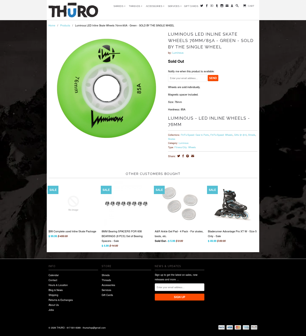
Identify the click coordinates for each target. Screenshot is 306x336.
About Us (54, 305)
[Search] (237, 6)
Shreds (119, 6)
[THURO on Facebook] (206, 6)
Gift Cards (191, 6)
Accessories (155, 6)
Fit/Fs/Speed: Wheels (221, 134)
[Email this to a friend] (192, 156)
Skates (171, 139)
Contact (53, 280)
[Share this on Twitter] (178, 156)
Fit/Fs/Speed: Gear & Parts (195, 134)
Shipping (53, 295)
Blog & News (56, 290)
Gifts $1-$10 (240, 134)
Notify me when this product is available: (191, 71)
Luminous (178, 52)
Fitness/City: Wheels (185, 147)
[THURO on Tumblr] (217, 6)
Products (65, 25)
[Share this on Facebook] (183, 156)
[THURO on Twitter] (201, 6)
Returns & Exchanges (61, 300)
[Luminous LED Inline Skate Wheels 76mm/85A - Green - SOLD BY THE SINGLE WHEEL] (107, 88)
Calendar (54, 275)
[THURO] (73, 10)
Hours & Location (58, 285)
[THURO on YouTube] (211, 6)
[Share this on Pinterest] (187, 156)
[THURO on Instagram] (221, 6)
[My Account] (232, 6)
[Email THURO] (227, 6)
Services (175, 6)
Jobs (51, 310)
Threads (135, 6)
